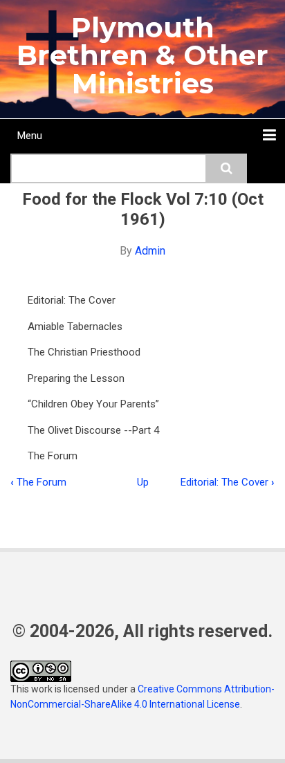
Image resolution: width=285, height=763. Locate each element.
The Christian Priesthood (84, 352)
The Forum (52, 456)
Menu (29, 135)
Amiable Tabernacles (75, 326)
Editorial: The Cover (72, 300)
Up (143, 482)
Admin (150, 250)
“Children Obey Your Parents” (93, 404)
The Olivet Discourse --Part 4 (93, 430)
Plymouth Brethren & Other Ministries (142, 55)
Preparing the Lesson (76, 378)
